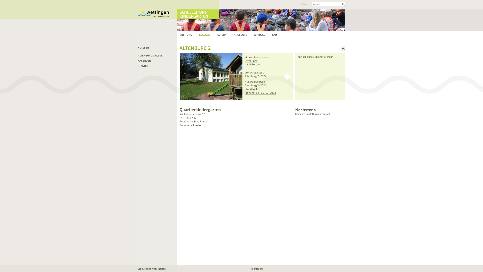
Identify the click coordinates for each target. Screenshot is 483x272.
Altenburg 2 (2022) (256, 76)
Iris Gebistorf (252, 64)
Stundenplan (252, 88)
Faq (274, 34)
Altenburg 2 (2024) (256, 85)
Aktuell (259, 34)
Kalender (144, 60)
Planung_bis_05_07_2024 (260, 92)
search (343, 4)
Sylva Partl (251, 60)
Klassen (204, 34)
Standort (144, 65)
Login (303, 4)
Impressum (257, 268)
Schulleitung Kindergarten (194, 14)
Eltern (222, 34)
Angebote (240, 34)
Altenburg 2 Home (150, 55)
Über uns (186, 34)
